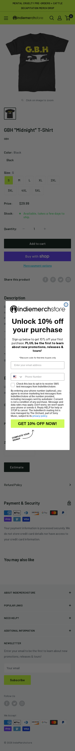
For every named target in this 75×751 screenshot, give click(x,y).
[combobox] (17, 376)
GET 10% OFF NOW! (37, 423)
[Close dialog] (66, 305)
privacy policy (39, 416)
